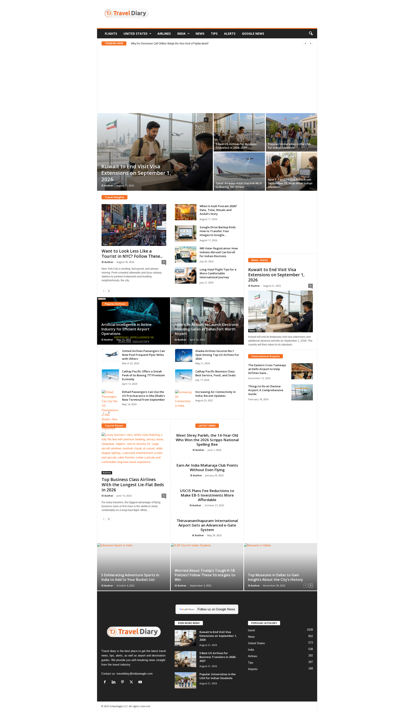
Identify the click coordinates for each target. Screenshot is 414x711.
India (181, 33)
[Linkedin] (114, 682)
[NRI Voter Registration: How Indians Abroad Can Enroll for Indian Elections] (185, 254)
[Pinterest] (123, 682)
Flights (111, 33)
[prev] (305, 43)
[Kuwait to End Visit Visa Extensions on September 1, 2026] (155, 152)
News (200, 33)
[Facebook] (105, 682)
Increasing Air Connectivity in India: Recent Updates (215, 394)
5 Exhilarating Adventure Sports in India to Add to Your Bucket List (130, 577)
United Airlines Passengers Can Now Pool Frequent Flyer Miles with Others (143, 355)
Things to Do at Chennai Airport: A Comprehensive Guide (265, 390)
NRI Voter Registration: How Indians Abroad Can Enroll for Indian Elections (219, 252)
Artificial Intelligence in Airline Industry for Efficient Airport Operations (126, 329)
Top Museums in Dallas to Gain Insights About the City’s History (275, 577)
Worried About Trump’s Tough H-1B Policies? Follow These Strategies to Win (205, 575)
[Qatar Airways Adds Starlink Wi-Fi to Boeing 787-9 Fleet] (239, 171)
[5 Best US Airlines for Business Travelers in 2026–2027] (239, 132)
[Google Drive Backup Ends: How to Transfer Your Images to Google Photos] (185, 233)
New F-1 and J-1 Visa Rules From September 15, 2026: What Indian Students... (290, 183)
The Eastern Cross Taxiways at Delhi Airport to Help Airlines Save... (267, 369)
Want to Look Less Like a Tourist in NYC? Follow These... (132, 253)
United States (135, 33)
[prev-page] (104, 291)
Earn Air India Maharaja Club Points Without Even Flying (207, 467)
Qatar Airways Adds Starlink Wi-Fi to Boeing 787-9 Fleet (239, 185)
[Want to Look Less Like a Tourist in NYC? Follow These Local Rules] (134, 225)
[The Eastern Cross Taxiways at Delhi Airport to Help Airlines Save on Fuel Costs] (302, 371)
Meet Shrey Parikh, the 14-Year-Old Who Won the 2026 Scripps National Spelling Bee (207, 440)
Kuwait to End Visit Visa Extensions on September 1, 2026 (136, 173)
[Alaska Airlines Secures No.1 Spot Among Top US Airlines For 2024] (183, 355)
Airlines (164, 33)
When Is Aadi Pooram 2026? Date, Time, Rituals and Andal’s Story (218, 210)
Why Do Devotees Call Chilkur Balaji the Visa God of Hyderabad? (170, 43)
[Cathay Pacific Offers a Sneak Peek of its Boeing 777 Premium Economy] (110, 375)
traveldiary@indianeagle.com (135, 673)
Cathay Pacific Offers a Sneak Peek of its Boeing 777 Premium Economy (143, 375)
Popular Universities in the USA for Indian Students (289, 146)
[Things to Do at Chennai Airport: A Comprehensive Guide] (302, 392)
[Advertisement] (238, 14)
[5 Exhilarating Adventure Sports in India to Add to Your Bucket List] (134, 567)
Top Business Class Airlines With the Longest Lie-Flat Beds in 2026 (133, 485)
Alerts (229, 33)
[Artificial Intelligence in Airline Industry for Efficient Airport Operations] (134, 321)
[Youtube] (141, 682)
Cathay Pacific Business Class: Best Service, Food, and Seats (215, 373)
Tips (214, 33)
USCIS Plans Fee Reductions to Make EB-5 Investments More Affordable (207, 495)
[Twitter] (132, 682)
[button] (310, 33)
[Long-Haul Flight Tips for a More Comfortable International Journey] (185, 275)
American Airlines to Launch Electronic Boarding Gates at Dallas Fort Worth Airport (207, 329)
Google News (253, 33)
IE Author (107, 185)
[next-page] (109, 291)
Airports (253, 669)
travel (251, 630)
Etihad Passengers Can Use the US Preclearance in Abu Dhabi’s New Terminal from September (143, 396)
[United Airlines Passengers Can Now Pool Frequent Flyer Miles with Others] (110, 355)
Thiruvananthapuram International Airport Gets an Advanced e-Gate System (207, 525)
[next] (311, 43)
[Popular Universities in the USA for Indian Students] (291, 132)
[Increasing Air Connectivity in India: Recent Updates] (183, 399)
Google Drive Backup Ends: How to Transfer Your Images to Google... (218, 231)
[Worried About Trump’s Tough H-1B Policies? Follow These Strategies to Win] (207, 567)
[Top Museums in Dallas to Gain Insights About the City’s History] (280, 567)
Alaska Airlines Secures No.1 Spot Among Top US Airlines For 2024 (217, 355)
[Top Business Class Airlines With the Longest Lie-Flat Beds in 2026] (134, 453)
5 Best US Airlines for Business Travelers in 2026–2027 (236, 146)
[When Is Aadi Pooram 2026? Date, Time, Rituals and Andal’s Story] (185, 212)
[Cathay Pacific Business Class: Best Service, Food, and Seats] (183, 375)
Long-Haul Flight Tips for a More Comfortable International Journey (218, 273)
